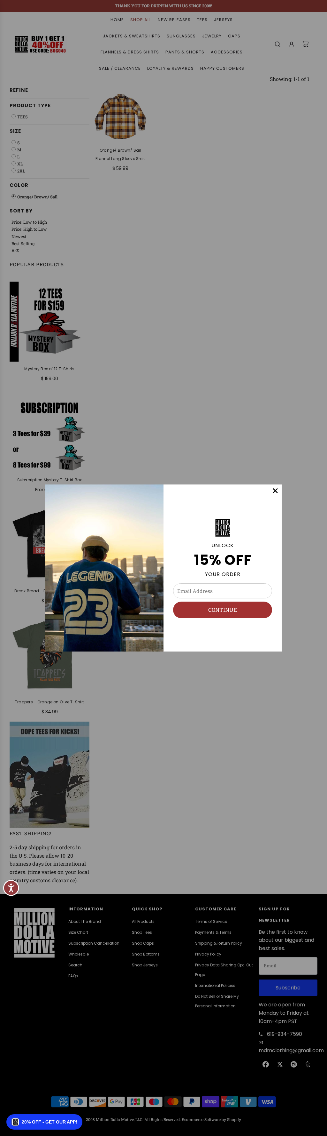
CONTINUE (222, 609)
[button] (44, 1122)
